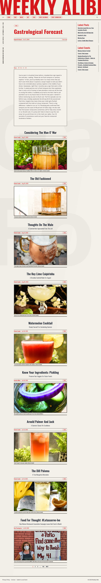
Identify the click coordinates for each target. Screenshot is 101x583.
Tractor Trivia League (83, 53)
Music (21, 17)
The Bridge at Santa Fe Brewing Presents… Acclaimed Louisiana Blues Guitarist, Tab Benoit (87, 65)
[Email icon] (25, 67)
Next (47, 566)
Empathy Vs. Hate (82, 35)
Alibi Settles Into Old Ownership (85, 33)
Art (28, 17)
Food (34, 17)
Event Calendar (43, 17)
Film (15, 17)
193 (43, 566)
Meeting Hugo (81, 38)
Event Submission (56, 17)
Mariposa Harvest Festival (84, 51)
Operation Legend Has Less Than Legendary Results (86, 29)
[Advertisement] (40, 53)
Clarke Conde (17, 137)
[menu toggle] (3, 17)
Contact (13, 580)
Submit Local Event (22, 580)
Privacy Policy (6, 580)
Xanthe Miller (17, 380)
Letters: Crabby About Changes (85, 41)
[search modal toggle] (97, 17)
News (9, 17)
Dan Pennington (18, 528)
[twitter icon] (21, 67)
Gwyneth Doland (18, 39)
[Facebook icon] (18, 67)
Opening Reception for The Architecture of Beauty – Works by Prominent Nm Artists (86, 58)
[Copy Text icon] (23, 67)
